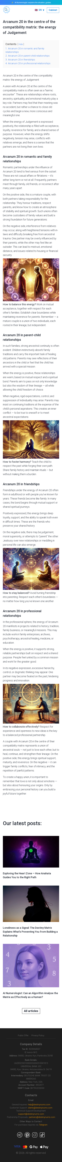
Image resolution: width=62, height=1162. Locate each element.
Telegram (43, 1125)
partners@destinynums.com (42, 1117)
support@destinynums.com (31, 1114)
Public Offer (23, 1035)
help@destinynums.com (39, 1104)
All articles (31, 1011)
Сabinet (53, 10)
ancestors (8, 362)
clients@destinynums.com (40, 1108)
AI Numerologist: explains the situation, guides (33, 2)
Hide (21, 44)
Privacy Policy (37, 1035)
